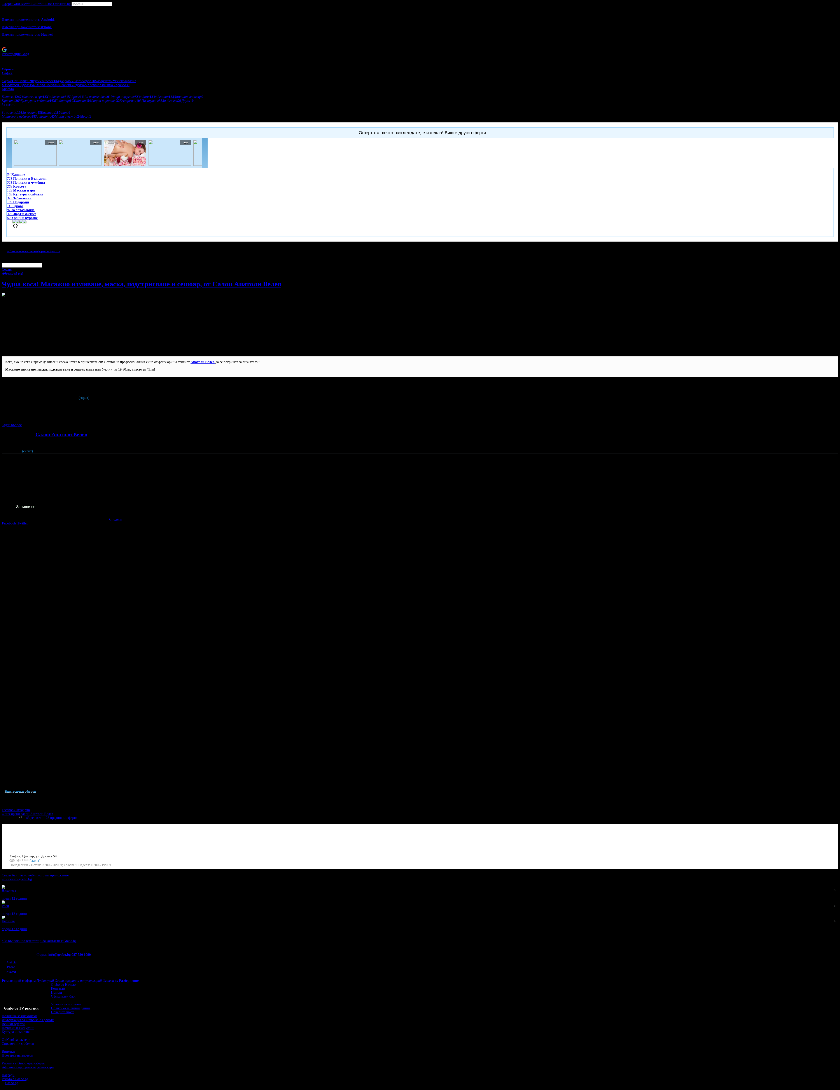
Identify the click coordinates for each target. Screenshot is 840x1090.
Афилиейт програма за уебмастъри (28, 1067)
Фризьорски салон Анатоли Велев (27, 814)
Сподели (115, 519)
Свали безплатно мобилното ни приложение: (36, 875)
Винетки (8, 1051)
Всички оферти (13, 1024)
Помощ (56, 992)
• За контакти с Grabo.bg (58, 941)
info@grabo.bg (59, 954)
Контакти (58, 988)
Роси (5, 906)
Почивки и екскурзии (18, 1028)
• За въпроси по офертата (20, 941)
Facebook (9, 810)
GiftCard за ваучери (16, 1039)
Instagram (23, 810)
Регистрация (11, 54)
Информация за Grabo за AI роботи (28, 1020)
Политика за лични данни (70, 1008)
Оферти (11, 4)
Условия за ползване (66, 1004)
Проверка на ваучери (17, 1055)
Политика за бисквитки (19, 1016)
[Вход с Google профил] (420, 49)
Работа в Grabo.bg (15, 1079)
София (7, 269)
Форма (42, 954)
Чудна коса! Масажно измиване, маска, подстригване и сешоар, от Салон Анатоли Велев (141, 284)
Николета (9, 890)
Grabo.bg (11, 1083)
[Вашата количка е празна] (2, 8)
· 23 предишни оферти (59, 818)
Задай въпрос (12, 425)
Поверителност (62, 1012)
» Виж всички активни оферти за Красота (33, 251)
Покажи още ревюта (17, 933)
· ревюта (31, 818)
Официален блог (63, 996)
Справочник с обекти (18, 1043)
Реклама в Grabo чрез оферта (23, 1063)
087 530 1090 (81, 954)
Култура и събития (16, 1032)
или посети (17, 879)
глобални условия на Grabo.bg (54, 417)
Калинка (8, 921)
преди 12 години (14, 898)
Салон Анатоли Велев (61, 434)
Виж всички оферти (20, 791)
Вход (25, 54)
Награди (8, 1075)
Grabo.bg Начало (63, 984)
